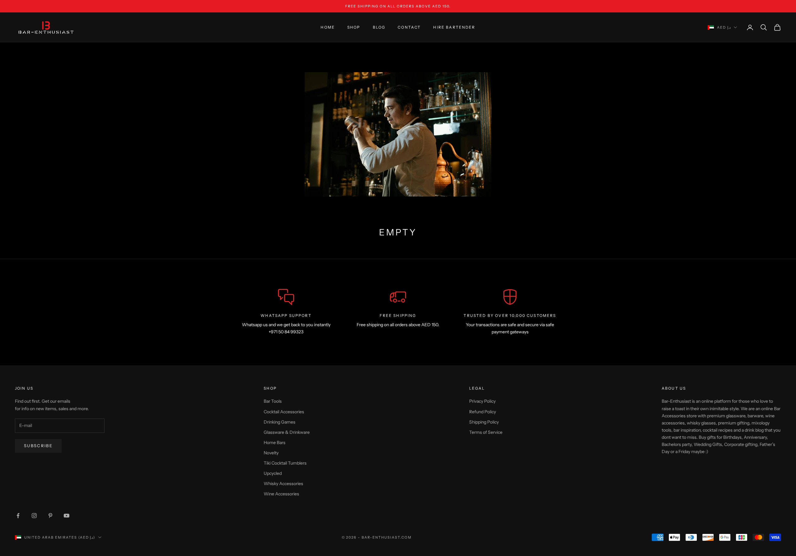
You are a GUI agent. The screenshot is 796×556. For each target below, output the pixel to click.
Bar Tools (273, 401)
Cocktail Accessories (284, 412)
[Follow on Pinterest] (50, 515)
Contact (409, 27)
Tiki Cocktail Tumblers (285, 463)
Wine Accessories (281, 494)
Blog (379, 27)
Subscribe (38, 445)
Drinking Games (279, 422)
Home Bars (274, 442)
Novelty (271, 453)
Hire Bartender (454, 27)
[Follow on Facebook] (18, 515)
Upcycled (273, 473)
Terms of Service (485, 432)
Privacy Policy (482, 401)
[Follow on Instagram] (34, 515)
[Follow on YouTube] (66, 515)
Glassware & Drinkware (287, 432)
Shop (353, 27)
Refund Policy (482, 412)
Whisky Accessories (283, 483)
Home (328, 27)
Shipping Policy (484, 422)
